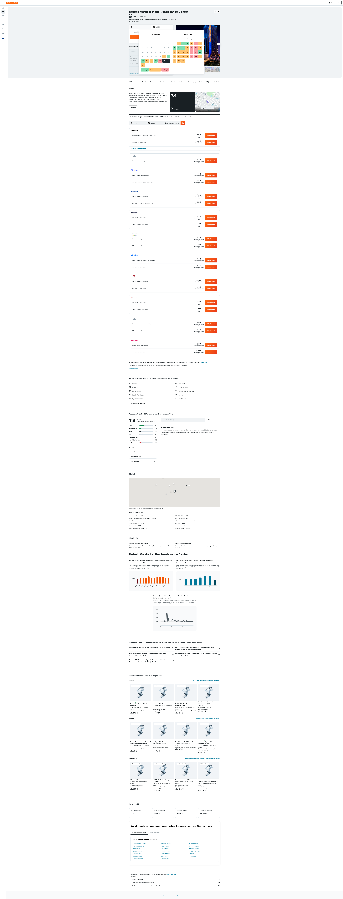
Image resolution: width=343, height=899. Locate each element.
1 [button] (164, 43)
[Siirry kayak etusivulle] (12, 3)
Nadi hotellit (136, 848)
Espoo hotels (164, 856)
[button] (3, 3)
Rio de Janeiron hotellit (139, 843)
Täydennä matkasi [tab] (154, 832)
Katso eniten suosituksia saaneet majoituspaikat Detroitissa (202, 758)
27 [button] (155, 61)
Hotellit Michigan (175, 895)
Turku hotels (192, 856)
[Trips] (3, 33)
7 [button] (174, 48)
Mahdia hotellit (165, 848)
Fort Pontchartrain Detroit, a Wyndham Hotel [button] (183, 704)
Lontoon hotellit (137, 851)
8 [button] (164, 48)
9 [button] (168, 48)
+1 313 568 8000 (134, 21)
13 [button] (155, 52)
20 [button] (156, 56)
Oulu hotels (192, 853)
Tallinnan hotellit (165, 851)
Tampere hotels (137, 856)
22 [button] (164, 56)
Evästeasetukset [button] (133, 368)
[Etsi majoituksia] (3, 12)
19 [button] (151, 56)
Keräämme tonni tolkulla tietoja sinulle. (143, 882)
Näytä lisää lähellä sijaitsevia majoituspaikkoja (206, 680)
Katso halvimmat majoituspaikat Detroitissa (207, 718)
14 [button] (160, 52)
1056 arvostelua (141, 16)
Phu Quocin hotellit (138, 846)
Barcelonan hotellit (194, 848)
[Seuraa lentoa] (3, 28)
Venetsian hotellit (166, 843)
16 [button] (168, 52)
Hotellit (139, 895)
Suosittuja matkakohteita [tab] (139, 832)
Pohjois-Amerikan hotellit (149, 895)
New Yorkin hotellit (194, 846)
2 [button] (168, 43)
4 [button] (147, 48)
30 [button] (168, 61)
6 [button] (155, 48)
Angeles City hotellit (194, 851)
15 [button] (164, 52)
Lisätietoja (204, 362)
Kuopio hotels (164, 858)
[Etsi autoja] (3, 15)
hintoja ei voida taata (171, 874)
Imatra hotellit (165, 846)
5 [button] (151, 48)
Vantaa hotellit (137, 853)
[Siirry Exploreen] (3, 24)
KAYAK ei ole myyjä (137, 879)
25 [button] (147, 61)
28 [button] (160, 61)
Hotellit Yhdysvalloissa (163, 895)
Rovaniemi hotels (138, 858)
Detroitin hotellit (185, 895)
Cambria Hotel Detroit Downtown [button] (208, 781)
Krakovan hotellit (165, 853)
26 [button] (151, 61)
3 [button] (142, 48)
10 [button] (143, 52)
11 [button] (147, 52)
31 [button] (143, 65)
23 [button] (168, 56)
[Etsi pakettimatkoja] (3, 19)
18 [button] (147, 56)
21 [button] (160, 56)
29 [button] (164, 61)
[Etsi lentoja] (3, 8)
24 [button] (143, 61)
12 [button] (151, 52)
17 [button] (142, 56)
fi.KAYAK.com (132, 895)
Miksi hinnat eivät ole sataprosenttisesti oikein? (145, 886)
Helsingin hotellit (193, 843)
